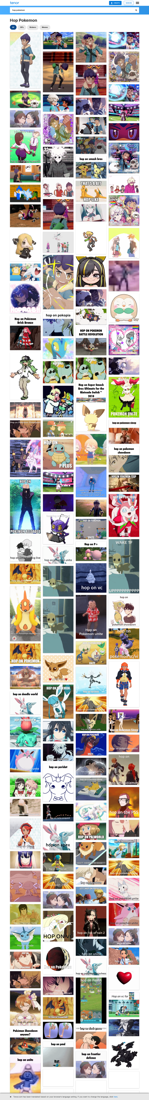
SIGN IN (129, 3)
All (13, 27)
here (115, 1097)
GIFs (22, 27)
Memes (45, 27)
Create (116, 3)
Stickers (32, 27)
